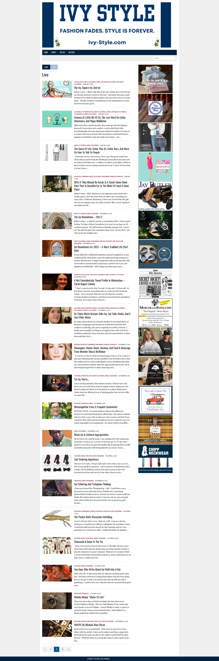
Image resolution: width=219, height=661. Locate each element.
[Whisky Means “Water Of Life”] (57, 607)
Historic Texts (92, 621)
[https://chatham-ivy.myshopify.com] (155, 413)
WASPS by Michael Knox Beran (89, 625)
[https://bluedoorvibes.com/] (155, 267)
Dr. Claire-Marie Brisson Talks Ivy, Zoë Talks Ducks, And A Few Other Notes (102, 315)
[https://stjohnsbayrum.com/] (155, 442)
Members (85, 176)
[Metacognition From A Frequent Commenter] (57, 417)
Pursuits (119, 176)
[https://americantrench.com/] (155, 383)
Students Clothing (108, 82)
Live (90, 376)
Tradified (78, 114)
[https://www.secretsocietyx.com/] (155, 296)
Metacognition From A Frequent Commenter (95, 407)
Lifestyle (77, 176)
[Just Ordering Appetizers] (57, 470)
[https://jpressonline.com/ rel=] (155, 91)
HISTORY (71, 52)
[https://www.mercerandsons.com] (155, 325)
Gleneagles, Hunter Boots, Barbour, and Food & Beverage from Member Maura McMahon (102, 349)
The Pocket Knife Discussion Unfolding (93, 517)
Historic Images (80, 621)
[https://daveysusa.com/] (155, 150)
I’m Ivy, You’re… (81, 379)
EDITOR (62, 52)
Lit (100, 621)
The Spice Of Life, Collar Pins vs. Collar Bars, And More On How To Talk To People (101, 150)
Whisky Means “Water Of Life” (89, 597)
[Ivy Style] (106, 25)
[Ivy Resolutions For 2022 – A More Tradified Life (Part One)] (57, 255)
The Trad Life (118, 241)
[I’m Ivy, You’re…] (57, 389)
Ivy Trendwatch (87, 112)
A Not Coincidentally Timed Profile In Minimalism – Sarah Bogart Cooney (99, 282)
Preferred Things (108, 176)
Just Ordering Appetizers (86, 459)
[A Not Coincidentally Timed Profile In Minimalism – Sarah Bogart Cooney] (57, 288)
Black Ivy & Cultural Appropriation (91, 434)
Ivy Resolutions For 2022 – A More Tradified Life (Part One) (101, 248)
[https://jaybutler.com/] (155, 208)
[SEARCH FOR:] (164, 57)
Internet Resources (81, 274)
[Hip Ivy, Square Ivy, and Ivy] (57, 96)
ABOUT (53, 52)
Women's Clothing (89, 114)
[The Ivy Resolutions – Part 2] (57, 227)
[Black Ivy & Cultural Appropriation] (57, 445)
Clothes (77, 112)
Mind (98, 82)
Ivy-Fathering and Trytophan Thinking (92, 484)
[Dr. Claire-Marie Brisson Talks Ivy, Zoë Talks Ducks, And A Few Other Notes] (57, 322)
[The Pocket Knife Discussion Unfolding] (57, 525)
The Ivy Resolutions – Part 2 (88, 217)
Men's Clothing (90, 82)
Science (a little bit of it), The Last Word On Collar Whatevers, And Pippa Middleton (100, 119)
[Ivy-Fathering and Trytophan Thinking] (57, 494)
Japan (81, 82)
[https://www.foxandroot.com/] (155, 237)
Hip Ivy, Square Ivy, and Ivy (87, 87)
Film (83, 308)
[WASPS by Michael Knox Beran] (57, 635)
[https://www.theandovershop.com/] (155, 121)
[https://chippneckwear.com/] (155, 471)
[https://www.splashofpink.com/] (155, 179)
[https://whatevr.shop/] (155, 354)
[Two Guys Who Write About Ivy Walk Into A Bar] (57, 580)
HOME (46, 52)
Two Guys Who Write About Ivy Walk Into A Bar (97, 569)
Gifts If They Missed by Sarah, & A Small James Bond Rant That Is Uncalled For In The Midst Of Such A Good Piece (101, 185)
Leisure (77, 344)
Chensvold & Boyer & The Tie (88, 542)
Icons (76, 82)
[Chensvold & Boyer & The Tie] (57, 552)
